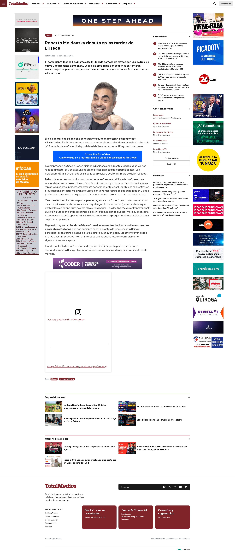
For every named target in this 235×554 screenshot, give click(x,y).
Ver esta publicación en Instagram (66, 319)
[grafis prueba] (27, 19)
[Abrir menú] (3, 3)
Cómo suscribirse (52, 516)
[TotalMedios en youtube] (180, 487)
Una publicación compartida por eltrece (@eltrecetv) (76, 366)
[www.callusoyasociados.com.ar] (208, 342)
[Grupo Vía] (208, 225)
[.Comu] (208, 52)
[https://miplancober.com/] (97, 263)
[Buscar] (214, 3)
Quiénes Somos (51, 513)
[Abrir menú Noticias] (43, 3)
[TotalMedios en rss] (186, 487)
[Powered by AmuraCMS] (184, 550)
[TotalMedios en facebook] (164, 487)
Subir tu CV (171, 164)
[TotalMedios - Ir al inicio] (18, 3)
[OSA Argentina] (117, 20)
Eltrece (54, 379)
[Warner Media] (208, 25)
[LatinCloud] (208, 327)
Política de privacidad (53, 538)
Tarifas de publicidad (72, 3)
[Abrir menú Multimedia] (119, 3)
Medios (48, 35)
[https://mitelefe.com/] (27, 121)
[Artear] (208, 239)
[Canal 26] (208, 79)
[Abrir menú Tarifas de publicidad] (85, 3)
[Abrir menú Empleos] (134, 3)
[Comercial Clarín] (208, 283)
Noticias (36, 3)
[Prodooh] (208, 254)
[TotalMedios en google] (175, 487)
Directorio (94, 3)
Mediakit (48, 526)
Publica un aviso (172, 158)
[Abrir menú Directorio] (102, 3)
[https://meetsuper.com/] (208, 210)
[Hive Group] (208, 181)
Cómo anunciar (51, 520)
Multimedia (111, 3)
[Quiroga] (208, 298)
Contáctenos (50, 523)
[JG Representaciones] (208, 160)
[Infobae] (27, 174)
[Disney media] (27, 94)
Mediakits (51, 3)
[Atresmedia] (208, 106)
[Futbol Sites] (208, 133)
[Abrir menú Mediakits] (58, 3)
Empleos (127, 3)
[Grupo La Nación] (27, 147)
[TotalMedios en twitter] (169, 487)
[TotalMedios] (64, 486)
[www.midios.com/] (27, 40)
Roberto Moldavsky (67, 379)
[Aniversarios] (27, 222)
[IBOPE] (97, 156)
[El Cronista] (208, 269)
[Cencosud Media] (27, 67)
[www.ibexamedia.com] (208, 195)
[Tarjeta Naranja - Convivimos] (208, 313)
